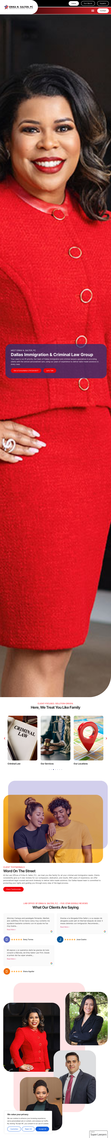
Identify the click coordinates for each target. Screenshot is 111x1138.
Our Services (14, 763)
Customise (14, 1129)
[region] (28, 1122)
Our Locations (48, 763)
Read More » (11, 929)
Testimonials (80, 763)
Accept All (42, 1129)
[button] (93, 10)
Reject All (28, 1129)
